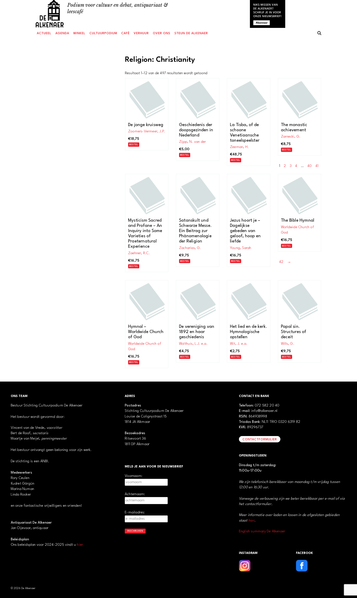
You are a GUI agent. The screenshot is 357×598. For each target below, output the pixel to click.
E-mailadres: (135, 512)
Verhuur (141, 33)
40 (309, 166)
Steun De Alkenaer (191, 33)
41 (317, 166)
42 (281, 262)
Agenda (62, 33)
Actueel (44, 33)
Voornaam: (133, 476)
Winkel (79, 33)
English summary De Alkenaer (262, 531)
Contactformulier (259, 439)
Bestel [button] (133, 145)
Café (125, 33)
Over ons (161, 33)
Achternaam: (135, 494)
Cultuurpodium (103, 33)
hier (80, 545)
